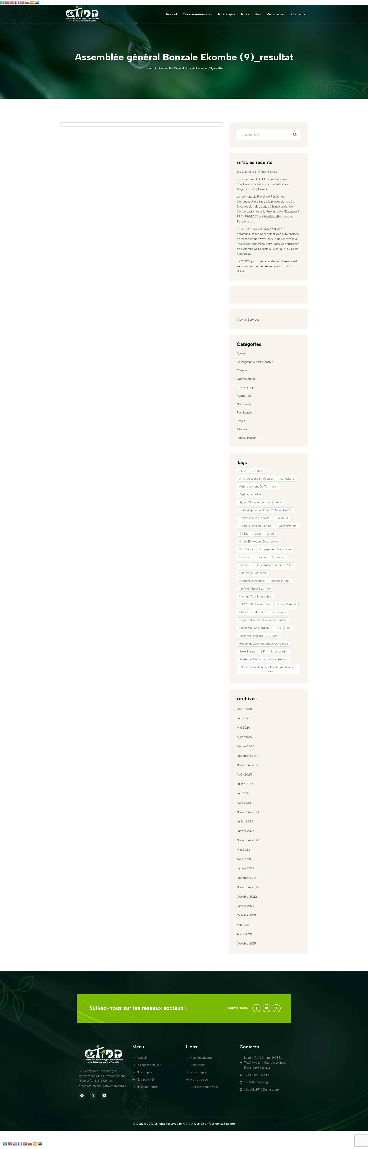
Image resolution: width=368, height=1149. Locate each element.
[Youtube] (267, 1008)
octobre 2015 (246, 943)
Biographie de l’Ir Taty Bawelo (257, 171)
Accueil (171, 14)
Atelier (241, 353)
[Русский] (27, 2)
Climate (242, 370)
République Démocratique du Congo (263, 643)
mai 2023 (243, 849)
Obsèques (279, 612)
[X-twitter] (277, 1008)
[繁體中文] (7, 2)
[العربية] (2, 2)
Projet (241, 421)
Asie (279, 502)
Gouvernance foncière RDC (273, 565)
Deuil (258, 533)
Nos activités (251, 14)
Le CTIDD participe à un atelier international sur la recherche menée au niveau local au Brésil (267, 266)
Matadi (243, 612)
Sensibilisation (246, 438)
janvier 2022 (246, 906)
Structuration (279, 651)
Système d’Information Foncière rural (264, 659)
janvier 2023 (246, 868)
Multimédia (274, 14)
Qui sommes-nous (196, 14)
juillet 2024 (245, 821)
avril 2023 (244, 859)
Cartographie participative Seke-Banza (265, 510)
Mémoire (260, 612)
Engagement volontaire (275, 549)
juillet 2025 (245, 784)
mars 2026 (244, 737)
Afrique (257, 471)
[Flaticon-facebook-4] (256, 1008)
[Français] (17, 2)
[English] (12, 2)
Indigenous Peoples (252, 581)
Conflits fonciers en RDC (256, 526)
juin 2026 (244, 718)
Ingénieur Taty (280, 581)
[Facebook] (82, 1095)
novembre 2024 (248, 812)
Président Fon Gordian (254, 628)
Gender (244, 565)
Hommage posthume (253, 573)
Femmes (245, 557)
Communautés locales (254, 518)
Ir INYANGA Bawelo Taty (255, 604)
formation (279, 557)
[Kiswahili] (37, 2)
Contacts (298, 14)
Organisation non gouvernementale (263, 620)
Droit (270, 533)
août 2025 (244, 774)
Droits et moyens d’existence (258, 541)
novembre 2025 (248, 765)
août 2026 (244, 709)
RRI (289, 628)
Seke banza (247, 651)
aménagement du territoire (258, 486)
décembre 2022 (248, 878)
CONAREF (282, 518)
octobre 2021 (246, 915)
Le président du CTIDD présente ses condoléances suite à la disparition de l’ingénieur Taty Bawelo (263, 184)
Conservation (288, 526)
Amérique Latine (250, 494)
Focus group (245, 387)
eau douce (246, 549)
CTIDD (243, 533)
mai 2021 (243, 925)
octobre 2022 (247, 896)
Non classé (244, 404)
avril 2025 (244, 802)
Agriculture (287, 478)
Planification (245, 412)
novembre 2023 (248, 840)
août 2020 (244, 934)
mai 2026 (243, 727)
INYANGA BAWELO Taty (255, 588)
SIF (263, 651)
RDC (278, 628)
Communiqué (246, 379)
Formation (244, 395)
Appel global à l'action (254, 502)
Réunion (242, 429)
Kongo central (286, 604)
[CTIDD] (82, 14)
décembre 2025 (248, 756)
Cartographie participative (255, 362)
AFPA (242, 471)
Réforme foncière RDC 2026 (258, 636)
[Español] (32, 2)
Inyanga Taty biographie (255, 596)
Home (148, 68)
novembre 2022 (248, 887)
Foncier (261, 557)
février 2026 (246, 746)
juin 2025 (244, 793)
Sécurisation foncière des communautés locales (268, 669)
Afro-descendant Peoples (256, 478)
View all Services (248, 319)
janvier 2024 (246, 831)
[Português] (22, 2)
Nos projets (226, 14)
